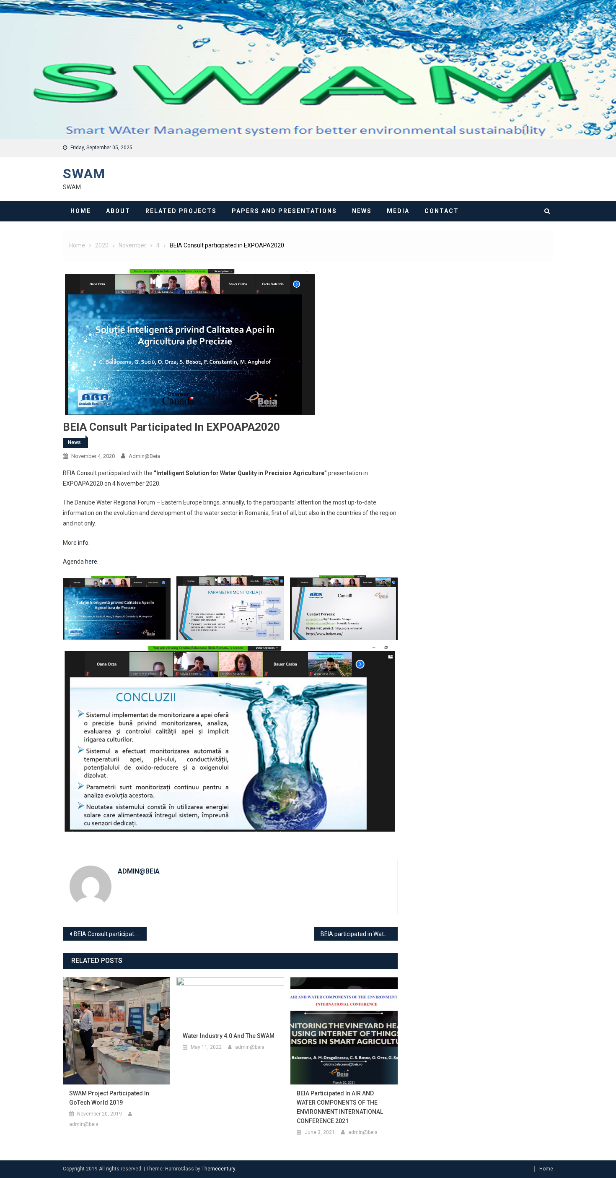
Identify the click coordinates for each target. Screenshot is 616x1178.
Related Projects (181, 211)
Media (398, 211)
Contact (441, 211)
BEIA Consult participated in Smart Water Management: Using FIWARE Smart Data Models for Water (110, 934)
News (362, 211)
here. (91, 561)
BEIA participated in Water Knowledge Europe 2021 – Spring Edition (359, 934)
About (118, 211)
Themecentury (218, 1169)
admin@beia (144, 456)
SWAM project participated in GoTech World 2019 (109, 1098)
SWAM (84, 174)
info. (84, 542)
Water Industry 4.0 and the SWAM (228, 1035)
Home (80, 211)
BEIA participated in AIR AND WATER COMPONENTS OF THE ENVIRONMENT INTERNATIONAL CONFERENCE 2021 (340, 1107)
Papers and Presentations (284, 211)
